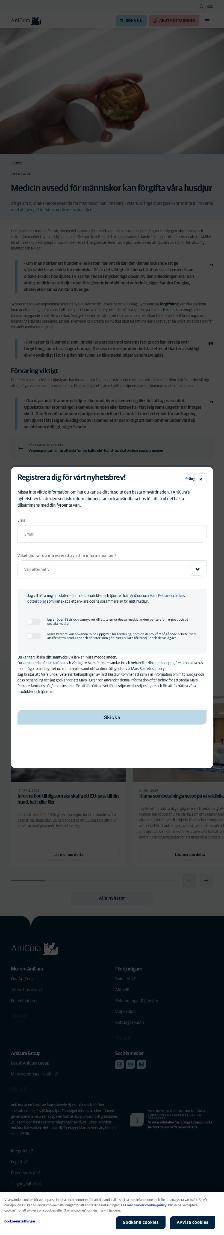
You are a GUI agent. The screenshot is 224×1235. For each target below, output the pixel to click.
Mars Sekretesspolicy (147, 669)
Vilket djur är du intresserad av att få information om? (66, 555)
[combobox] (112, 569)
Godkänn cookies (141, 1222)
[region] (112, 1213)
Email (22, 520)
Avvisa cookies (192, 1222)
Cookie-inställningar (20, 1221)
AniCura (136, 596)
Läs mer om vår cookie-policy (143, 1205)
